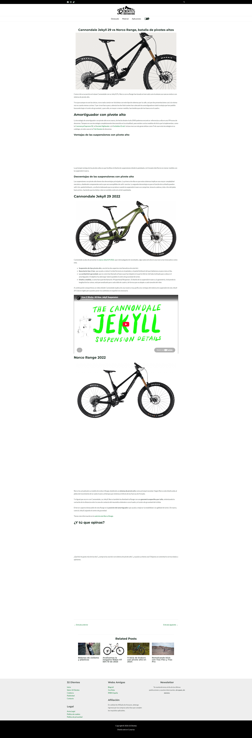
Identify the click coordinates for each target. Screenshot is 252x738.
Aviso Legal (71, 711)
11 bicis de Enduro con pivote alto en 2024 (136, 660)
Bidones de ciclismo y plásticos (88, 659)
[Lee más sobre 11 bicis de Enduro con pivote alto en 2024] (138, 649)
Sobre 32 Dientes (73, 690)
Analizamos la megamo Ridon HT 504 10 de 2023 (112, 660)
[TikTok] (74, 2)
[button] (184, 2)
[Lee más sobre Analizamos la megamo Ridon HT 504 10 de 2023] (114, 649)
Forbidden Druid (119, 126)
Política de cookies (73, 714)
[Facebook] (68, 2)
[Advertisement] (126, 152)
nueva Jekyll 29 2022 (106, 260)
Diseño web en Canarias (126, 730)
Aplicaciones (136, 19)
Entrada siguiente (170, 625)
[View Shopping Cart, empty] (147, 19)
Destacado (115, 19)
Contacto (70, 698)
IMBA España (113, 693)
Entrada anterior (81, 625)
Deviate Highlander (102, 126)
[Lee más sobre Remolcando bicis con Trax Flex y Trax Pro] (163, 649)
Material (125, 19)
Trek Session (97, 129)
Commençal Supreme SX (84, 126)
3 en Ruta (111, 690)
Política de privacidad (74, 717)
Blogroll (111, 687)
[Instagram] (71, 2)
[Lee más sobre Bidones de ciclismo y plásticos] (89, 649)
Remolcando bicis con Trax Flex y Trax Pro (162, 660)
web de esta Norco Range (104, 516)
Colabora (70, 693)
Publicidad (71, 696)
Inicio (69, 687)
